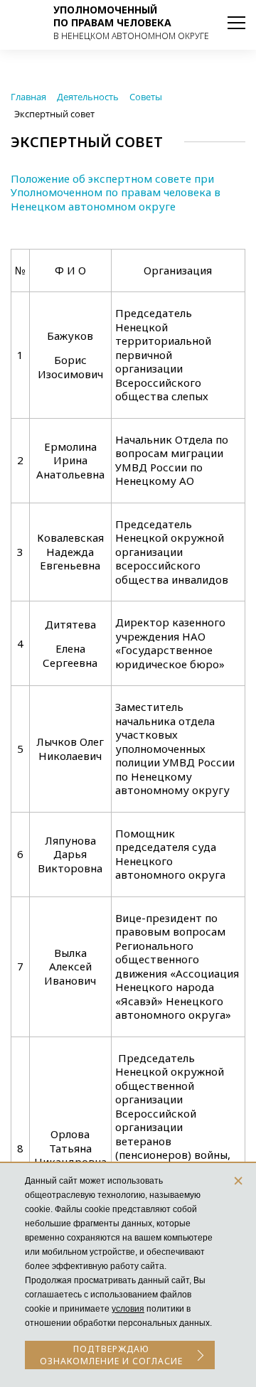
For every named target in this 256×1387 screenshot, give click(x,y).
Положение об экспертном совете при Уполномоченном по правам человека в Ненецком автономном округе (115, 192)
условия (128, 1309)
